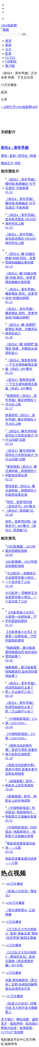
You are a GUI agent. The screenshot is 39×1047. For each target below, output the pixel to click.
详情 (17, 163)
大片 (8, 49)
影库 (8, 53)
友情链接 (26, 1028)
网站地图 (22, 1019)
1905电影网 (9, 25)
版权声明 (16, 1023)
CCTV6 (10, 57)
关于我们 (7, 1019)
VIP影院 (11, 61)
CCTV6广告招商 (12, 1032)
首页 (8, 40)
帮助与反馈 (9, 1028)
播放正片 (7, 163)
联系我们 (32, 1023)
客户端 (10, 65)
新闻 (8, 45)
